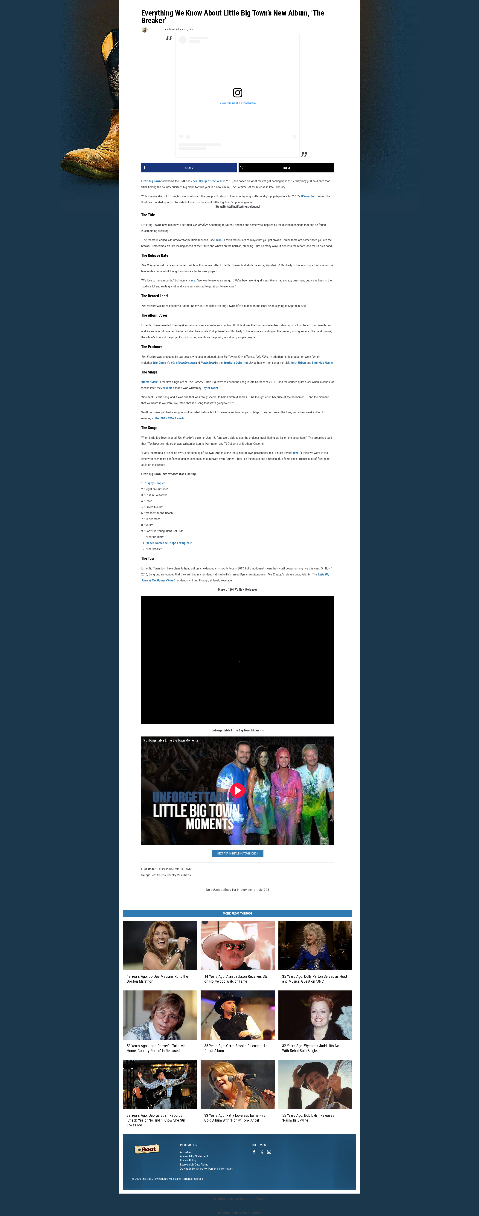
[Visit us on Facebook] (255, 1152)
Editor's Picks (164, 868)
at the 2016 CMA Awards (168, 418)
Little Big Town (151, 181)
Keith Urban (298, 363)
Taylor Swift (210, 388)
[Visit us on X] (263, 1152)
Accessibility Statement (194, 1156)
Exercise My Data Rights (194, 1164)
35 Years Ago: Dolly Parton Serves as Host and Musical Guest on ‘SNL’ (314, 979)
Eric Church (160, 363)
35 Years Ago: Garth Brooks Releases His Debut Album (235, 1048)
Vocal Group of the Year (206, 181)
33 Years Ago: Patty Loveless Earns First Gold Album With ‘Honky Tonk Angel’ (235, 1117)
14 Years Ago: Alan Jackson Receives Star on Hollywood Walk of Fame (236, 979)
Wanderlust (308, 196)
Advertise (185, 1152)
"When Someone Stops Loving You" (169, 543)
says (219, 240)
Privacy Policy (188, 1160)
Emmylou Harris (322, 363)
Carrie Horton (156, 29)
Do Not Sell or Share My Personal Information (206, 1168)
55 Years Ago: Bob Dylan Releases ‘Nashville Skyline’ (308, 1117)
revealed (168, 388)
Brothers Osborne (235, 363)
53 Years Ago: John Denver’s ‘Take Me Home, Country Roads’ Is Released (156, 1048)
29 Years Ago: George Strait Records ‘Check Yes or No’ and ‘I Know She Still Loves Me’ (156, 1120)
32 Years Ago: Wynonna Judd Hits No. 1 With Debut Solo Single (312, 1048)
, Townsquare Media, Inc (166, 1178)
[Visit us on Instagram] (270, 1152)
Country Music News (179, 875)
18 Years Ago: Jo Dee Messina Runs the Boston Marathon (157, 979)
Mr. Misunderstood (183, 363)
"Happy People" (154, 483)
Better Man (149, 382)
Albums (161, 875)
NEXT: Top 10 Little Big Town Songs (237, 853)
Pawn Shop (207, 363)
